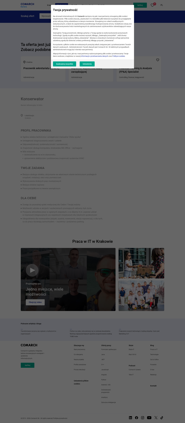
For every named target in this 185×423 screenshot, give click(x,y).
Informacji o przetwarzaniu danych (94, 56)
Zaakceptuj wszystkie (64, 64)
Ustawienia (87, 64)
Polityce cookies (118, 56)
